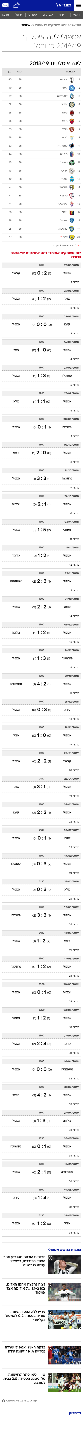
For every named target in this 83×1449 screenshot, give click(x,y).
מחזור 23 (74, 847)
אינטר (16, 735)
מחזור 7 (75, 436)
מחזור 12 (74, 565)
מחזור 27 (74, 950)
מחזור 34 (74, 1130)
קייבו (67, 324)
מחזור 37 (74, 1207)
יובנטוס (16, 504)
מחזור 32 (74, 1079)
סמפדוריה (16, 684)
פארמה (67, 427)
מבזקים (48, 14)
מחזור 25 (74, 899)
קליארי (16, 273)
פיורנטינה (67, 658)
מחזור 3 (75, 334)
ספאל (67, 607)
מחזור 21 (74, 796)
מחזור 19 (74, 745)
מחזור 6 (75, 411)
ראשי (76, 14)
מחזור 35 (74, 1156)
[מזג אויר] (16, 5)
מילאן (16, 401)
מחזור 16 (74, 668)
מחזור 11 (74, 539)
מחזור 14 (74, 616)
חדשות (63, 14)
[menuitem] (63, 15)
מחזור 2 (75, 308)
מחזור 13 (74, 590)
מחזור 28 (74, 976)
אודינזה (16, 555)
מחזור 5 (75, 385)
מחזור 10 (74, 513)
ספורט (32, 14)
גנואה (67, 299)
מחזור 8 (75, 462)
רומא (16, 453)
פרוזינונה (67, 478)
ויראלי (19, 14)
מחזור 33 (74, 1104)
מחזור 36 (74, 1181)
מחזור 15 (74, 642)
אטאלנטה (16, 581)
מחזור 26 (74, 924)
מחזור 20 (74, 770)
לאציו (16, 350)
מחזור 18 (74, 719)
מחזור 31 (74, 1053)
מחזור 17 (74, 693)
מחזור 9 (75, 488)
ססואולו (67, 376)
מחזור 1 (75, 282)
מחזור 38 (74, 1233)
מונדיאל (63, 5)
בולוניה (16, 633)
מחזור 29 (74, 1002)
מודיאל (76, 25)
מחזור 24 (74, 873)
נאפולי (67, 530)
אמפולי (25, 25)
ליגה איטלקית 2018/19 (51, 25)
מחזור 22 (74, 822)
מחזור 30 (74, 1027)
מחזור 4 (75, 359)
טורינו (67, 710)
